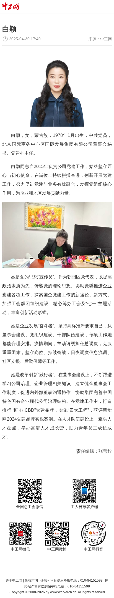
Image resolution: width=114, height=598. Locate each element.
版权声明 (31, 580)
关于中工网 (14, 580)
